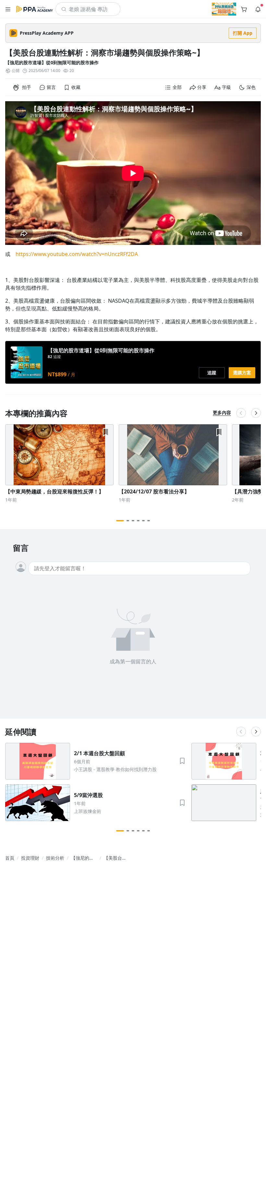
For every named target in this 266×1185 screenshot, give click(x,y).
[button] (8, 9)
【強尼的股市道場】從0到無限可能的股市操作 (52, 62)
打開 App (242, 33)
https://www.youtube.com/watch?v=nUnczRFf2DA (77, 254)
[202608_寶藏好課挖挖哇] (224, 9)
